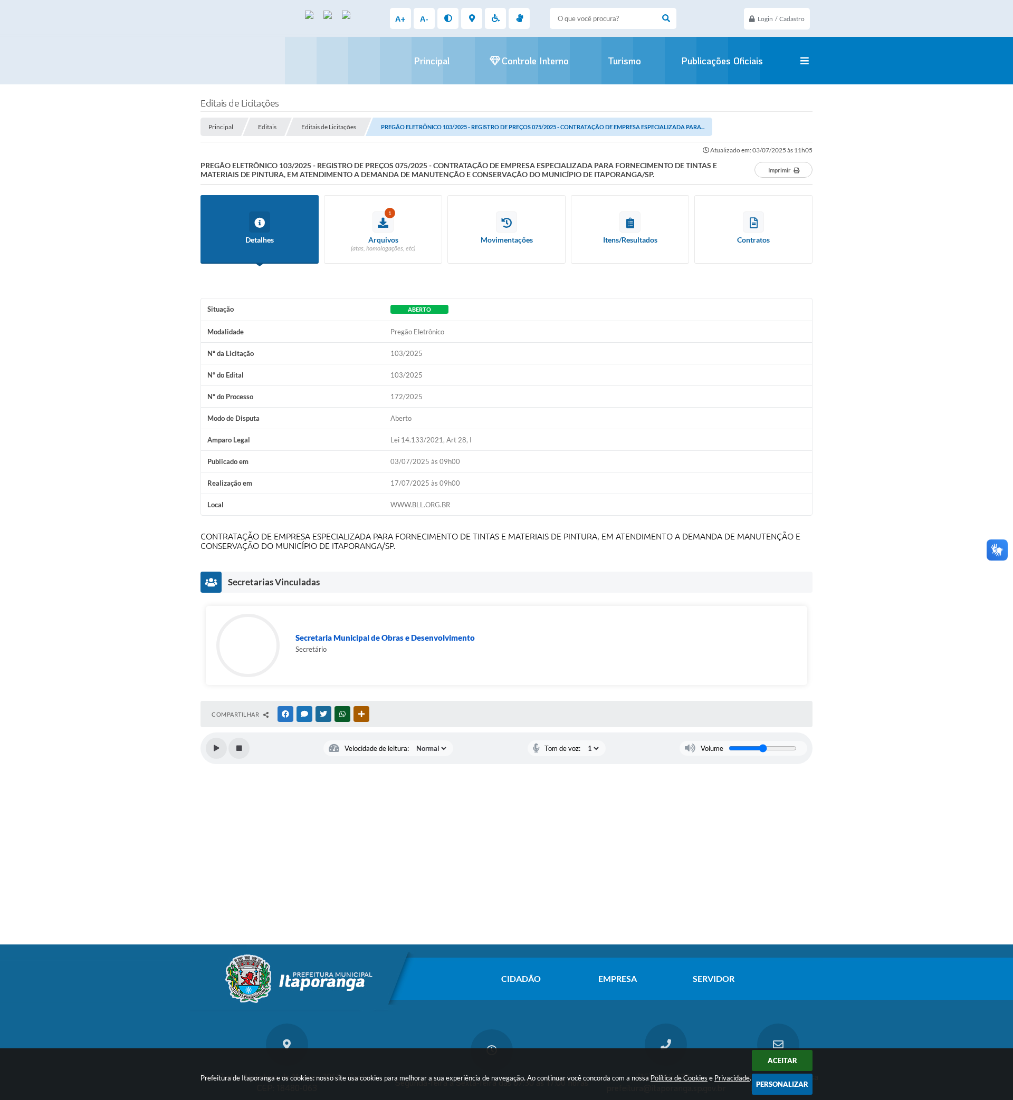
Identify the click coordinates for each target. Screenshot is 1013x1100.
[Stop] (239, 748)
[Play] (216, 748)
